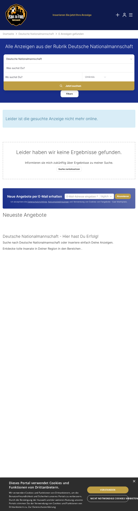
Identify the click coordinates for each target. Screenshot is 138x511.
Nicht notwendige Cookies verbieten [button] (109, 498)
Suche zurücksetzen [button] (69, 169)
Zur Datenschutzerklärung (42, 506)
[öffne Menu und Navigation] (129, 14)
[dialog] (69, 494)
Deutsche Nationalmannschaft (24, 58)
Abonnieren (123, 196)
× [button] (134, 481)
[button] (70, 93)
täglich (105, 196)
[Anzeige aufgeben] (117, 15)
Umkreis (90, 76)
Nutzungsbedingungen (58, 202)
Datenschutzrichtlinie (37, 202)
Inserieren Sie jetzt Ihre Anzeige (72, 14)
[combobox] (69, 67)
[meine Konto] (124, 15)
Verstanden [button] (107, 489)
